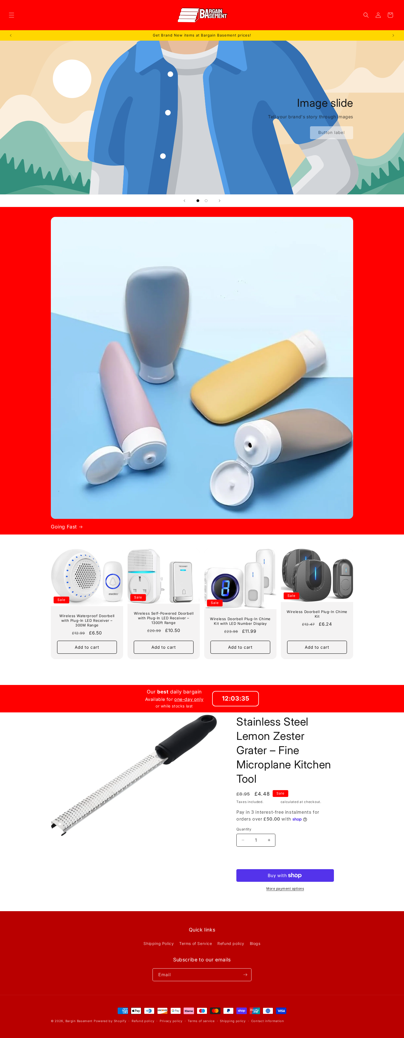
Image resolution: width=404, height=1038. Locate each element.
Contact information (267, 1021)
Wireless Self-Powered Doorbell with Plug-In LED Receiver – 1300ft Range (164, 618)
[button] (11, 15)
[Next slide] (220, 201)
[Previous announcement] (11, 35)
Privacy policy (171, 1021)
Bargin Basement (79, 1021)
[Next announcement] (393, 35)
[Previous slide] (184, 201)
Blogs (255, 943)
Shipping (272, 802)
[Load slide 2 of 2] (206, 201)
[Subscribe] (245, 974)
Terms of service (201, 1021)
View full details (252, 901)
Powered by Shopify (110, 1021)
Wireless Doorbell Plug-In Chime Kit (317, 614)
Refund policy (230, 943)
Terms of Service (195, 943)
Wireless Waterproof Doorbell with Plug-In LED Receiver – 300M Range (87, 621)
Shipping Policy (158, 943)
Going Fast (64, 527)
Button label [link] (331, 132)
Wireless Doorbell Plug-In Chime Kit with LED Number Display (240, 621)
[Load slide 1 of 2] (198, 201)
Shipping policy (233, 1021)
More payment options (285, 888)
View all (202, 668)
